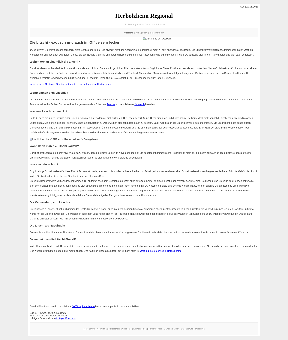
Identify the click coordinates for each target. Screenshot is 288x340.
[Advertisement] (144, 279)
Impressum (200, 329)
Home (85, 329)
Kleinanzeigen (140, 329)
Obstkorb (139, 104)
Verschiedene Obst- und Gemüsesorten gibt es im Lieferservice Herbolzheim (70, 84)
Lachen (175, 329)
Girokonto (127, 329)
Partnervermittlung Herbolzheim (105, 329)
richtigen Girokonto (65, 318)
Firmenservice (155, 329)
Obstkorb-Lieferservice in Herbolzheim (160, 251)
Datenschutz (187, 329)
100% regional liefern (83, 306)
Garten (167, 329)
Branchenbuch (157, 33)
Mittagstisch (141, 33)
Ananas (111, 104)
